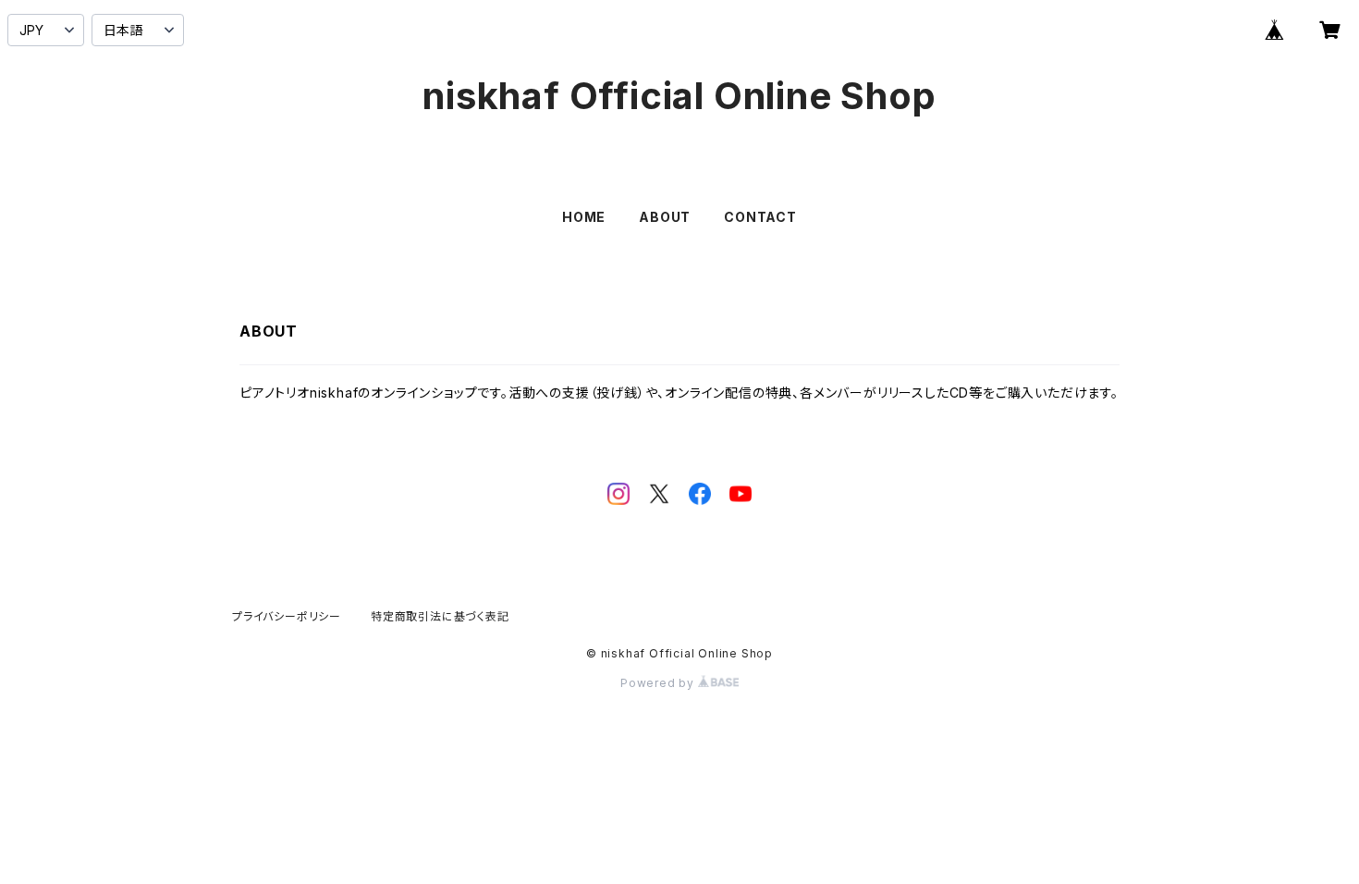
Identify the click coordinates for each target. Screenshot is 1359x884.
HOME (584, 217)
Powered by (659, 683)
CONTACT (760, 217)
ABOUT (665, 217)
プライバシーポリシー (286, 616)
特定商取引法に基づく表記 (440, 616)
